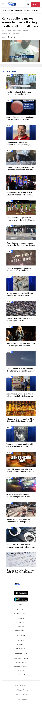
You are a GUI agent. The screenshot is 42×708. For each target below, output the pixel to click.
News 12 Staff (6, 31)
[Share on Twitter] (11, 37)
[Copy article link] (14, 37)
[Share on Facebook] (8, 37)
